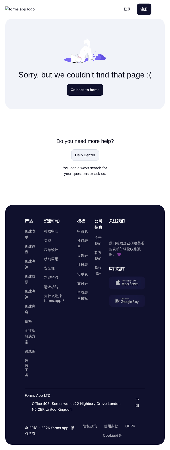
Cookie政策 (112, 435)
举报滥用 (98, 270)
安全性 (49, 268)
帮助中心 (51, 231)
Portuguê (134, 384)
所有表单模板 (82, 295)
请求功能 (51, 287)
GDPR (130, 426)
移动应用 (51, 259)
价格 (28, 321)
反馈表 (82, 255)
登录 (127, 9)
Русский (134, 393)
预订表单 (82, 243)
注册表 (82, 264)
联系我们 (98, 255)
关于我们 (98, 240)
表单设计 (51, 250)
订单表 (82, 274)
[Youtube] (141, 232)
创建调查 (30, 249)
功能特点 (51, 277)
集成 (47, 240)
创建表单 (30, 234)
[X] (131, 232)
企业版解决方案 (30, 336)
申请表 (82, 231)
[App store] (127, 284)
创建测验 (30, 264)
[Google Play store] (127, 302)
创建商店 (30, 309)
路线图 (30, 351)
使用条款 (111, 426)
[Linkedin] (112, 232)
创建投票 (30, 279)
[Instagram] (122, 232)
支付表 (82, 283)
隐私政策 (90, 426)
